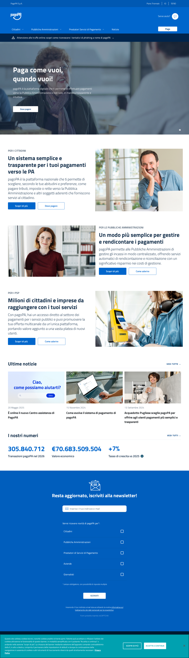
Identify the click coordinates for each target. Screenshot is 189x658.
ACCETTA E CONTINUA (155, 645)
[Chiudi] (184, 645)
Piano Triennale (153, 3)
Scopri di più (21, 206)
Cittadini (68, 531)
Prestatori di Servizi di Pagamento (81, 553)
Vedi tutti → (174, 435)
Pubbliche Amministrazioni (77, 542)
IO (165, 3)
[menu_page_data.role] (166, 29)
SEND (173, 3)
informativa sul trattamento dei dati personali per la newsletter (99, 609)
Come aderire (142, 271)
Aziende (68, 563)
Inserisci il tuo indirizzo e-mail (85, 508)
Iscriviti (94, 595)
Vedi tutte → (174, 364)
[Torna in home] (16, 16)
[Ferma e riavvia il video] (180, 130)
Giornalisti (69, 574)
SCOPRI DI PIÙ (132, 645)
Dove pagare (25, 109)
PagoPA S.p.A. (16, 3)
